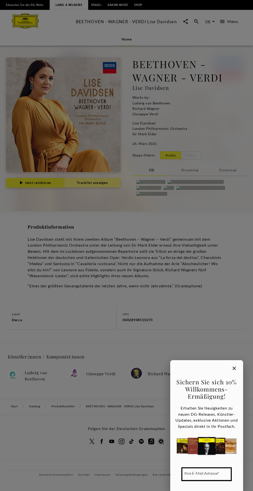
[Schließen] (234, 368)
